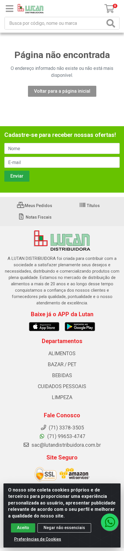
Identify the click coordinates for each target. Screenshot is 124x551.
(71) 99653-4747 (65, 436)
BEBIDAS (62, 375)
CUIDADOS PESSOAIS (62, 386)
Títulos (93, 205)
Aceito (23, 527)
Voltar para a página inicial (62, 91)
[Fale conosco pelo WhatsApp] (109, 522)
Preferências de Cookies (37, 539)
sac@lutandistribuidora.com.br (65, 445)
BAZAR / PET (62, 364)
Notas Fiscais (38, 217)
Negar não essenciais (64, 527)
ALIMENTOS (62, 353)
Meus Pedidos (38, 205)
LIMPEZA (62, 397)
